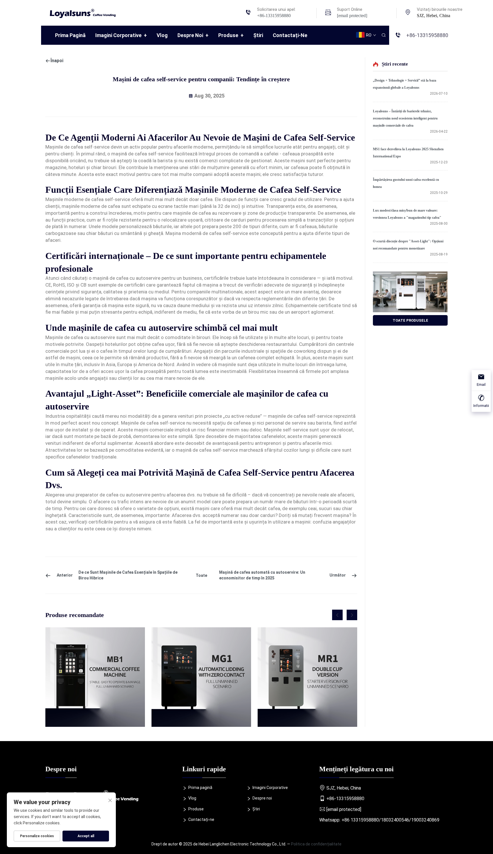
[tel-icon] (248, 13)
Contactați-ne (290, 35)
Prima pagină (70, 35)
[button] (337, 615)
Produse (231, 35)
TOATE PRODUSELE (410, 320)
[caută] (383, 35)
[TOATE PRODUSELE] (410, 291)
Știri (258, 35)
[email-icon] (328, 13)
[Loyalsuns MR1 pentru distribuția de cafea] (307, 677)
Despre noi (193, 35)
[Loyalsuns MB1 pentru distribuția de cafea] (95, 677)
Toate (201, 575)
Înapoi (56, 60)
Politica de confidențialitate (316, 844)
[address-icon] (408, 13)
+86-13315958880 (274, 15)
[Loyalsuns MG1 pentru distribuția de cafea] (201, 677)
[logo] (85, 12)
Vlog (162, 35)
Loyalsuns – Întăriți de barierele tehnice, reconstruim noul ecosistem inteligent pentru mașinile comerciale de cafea (405, 118)
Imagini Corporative (121, 35)
